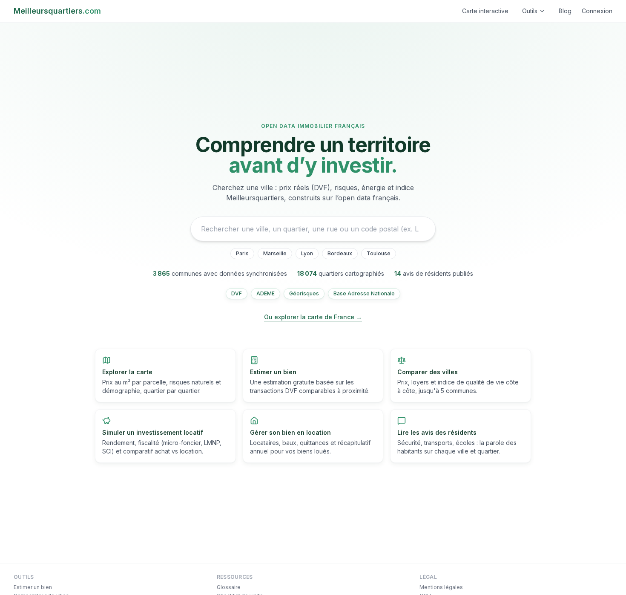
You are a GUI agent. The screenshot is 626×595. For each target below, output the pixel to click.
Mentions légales (441, 587)
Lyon (307, 253)
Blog (565, 10)
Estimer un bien (33, 587)
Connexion (597, 10)
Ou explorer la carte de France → (313, 317)
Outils (529, 10)
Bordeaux (339, 253)
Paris (242, 253)
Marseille (275, 253)
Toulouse (379, 253)
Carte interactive (485, 10)
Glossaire (229, 587)
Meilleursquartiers (57, 10)
